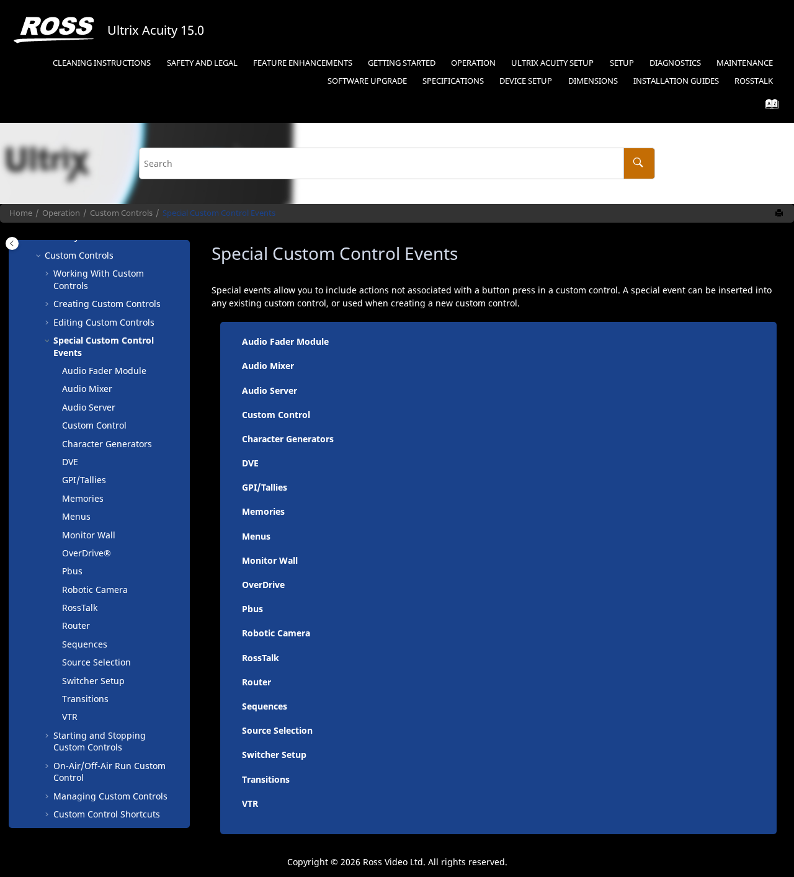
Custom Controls (121, 213)
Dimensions (593, 81)
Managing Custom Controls (110, 796)
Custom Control (94, 425)
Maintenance (744, 63)
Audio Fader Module (104, 370)
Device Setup (525, 81)
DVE (70, 462)
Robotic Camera (95, 589)
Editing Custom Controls (103, 322)
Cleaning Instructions (102, 63)
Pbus (72, 571)
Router (76, 625)
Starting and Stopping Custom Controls (99, 741)
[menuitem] (102, 64)
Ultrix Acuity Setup (552, 63)
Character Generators (107, 444)
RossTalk (753, 81)
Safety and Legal (202, 63)
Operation (473, 63)
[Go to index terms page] (768, 107)
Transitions (85, 699)
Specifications (453, 81)
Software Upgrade (367, 81)
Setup (622, 63)
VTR (70, 717)
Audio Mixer (87, 388)
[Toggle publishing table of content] (12, 243)
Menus (76, 516)
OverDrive (263, 584)
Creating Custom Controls (107, 303)
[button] (40, 255)
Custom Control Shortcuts (106, 814)
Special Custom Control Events (219, 213)
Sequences (84, 644)
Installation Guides (676, 81)
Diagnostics (675, 63)
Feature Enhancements (302, 63)
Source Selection (96, 662)
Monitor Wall (88, 535)
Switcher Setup (93, 681)
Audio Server (88, 407)
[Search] (639, 163)
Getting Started (401, 63)
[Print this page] (780, 213)
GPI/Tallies (84, 480)
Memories (83, 498)
